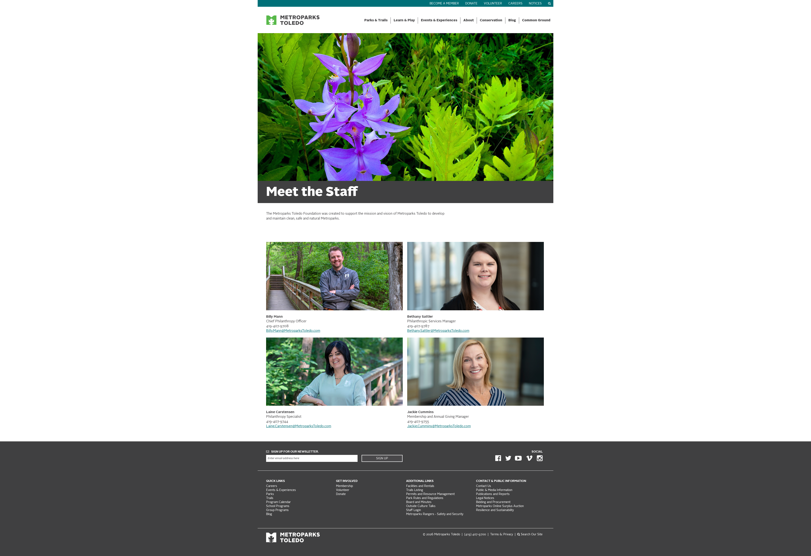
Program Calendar (278, 502)
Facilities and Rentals (420, 486)
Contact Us (483, 486)
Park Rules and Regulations (424, 498)
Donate (471, 3)
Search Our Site (531, 534)
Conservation (491, 20)
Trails (269, 498)
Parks (270, 494)
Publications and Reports (493, 494)
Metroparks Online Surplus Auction (500, 506)
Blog (512, 20)
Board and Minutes (418, 502)
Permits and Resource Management (430, 494)
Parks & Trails (376, 20)
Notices (535, 3)
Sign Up (382, 458)
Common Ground (536, 20)
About (468, 20)
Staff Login (413, 510)
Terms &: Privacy (501, 534)
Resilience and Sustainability (495, 510)
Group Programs (277, 510)
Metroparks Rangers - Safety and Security (434, 514)
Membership (345, 486)
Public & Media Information (494, 490)
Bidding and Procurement (493, 502)
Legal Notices (485, 498)
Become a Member (444, 3)
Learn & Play (404, 20)
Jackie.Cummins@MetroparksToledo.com (439, 426)
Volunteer (493, 3)
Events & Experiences (439, 20)
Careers (515, 3)
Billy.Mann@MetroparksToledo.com (293, 331)
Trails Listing (414, 490)
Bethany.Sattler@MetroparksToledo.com (438, 331)
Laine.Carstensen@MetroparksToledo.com (298, 426)
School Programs (277, 506)
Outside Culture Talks (420, 506)
